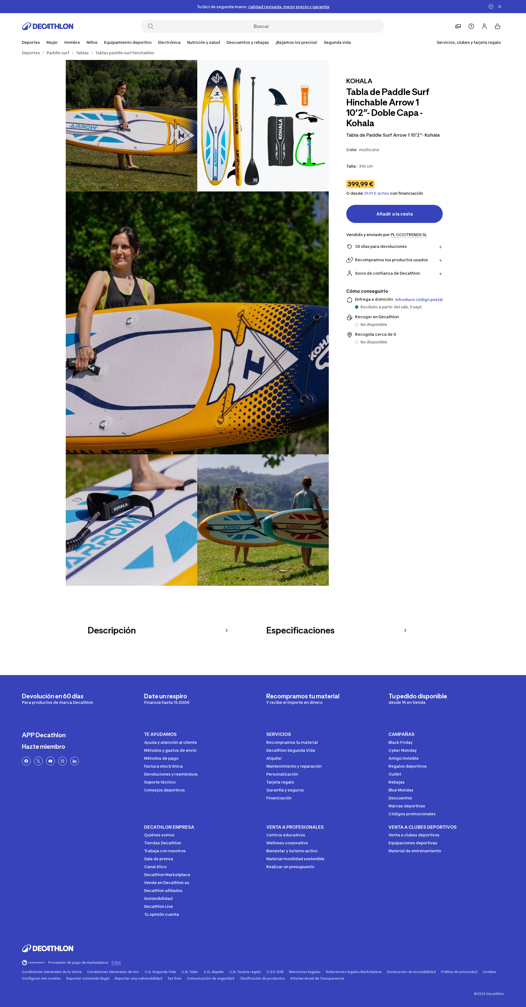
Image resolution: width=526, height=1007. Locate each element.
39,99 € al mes (376, 193)
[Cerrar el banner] (499, 6)
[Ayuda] (471, 26)
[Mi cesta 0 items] (497, 26)
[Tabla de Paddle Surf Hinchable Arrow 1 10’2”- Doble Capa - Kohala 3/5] (197, 322)
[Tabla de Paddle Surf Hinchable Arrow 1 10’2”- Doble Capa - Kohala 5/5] (263, 520)
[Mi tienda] (458, 26)
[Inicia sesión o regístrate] (484, 26)
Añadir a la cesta (394, 214)
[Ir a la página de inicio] (47, 26)
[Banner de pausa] (491, 6)
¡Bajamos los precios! (296, 42)
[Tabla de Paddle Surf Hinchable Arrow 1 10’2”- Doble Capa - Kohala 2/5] (131, 125)
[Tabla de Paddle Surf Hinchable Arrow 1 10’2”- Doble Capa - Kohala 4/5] (131, 520)
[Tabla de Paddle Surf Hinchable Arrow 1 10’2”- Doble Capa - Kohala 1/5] (263, 125)
